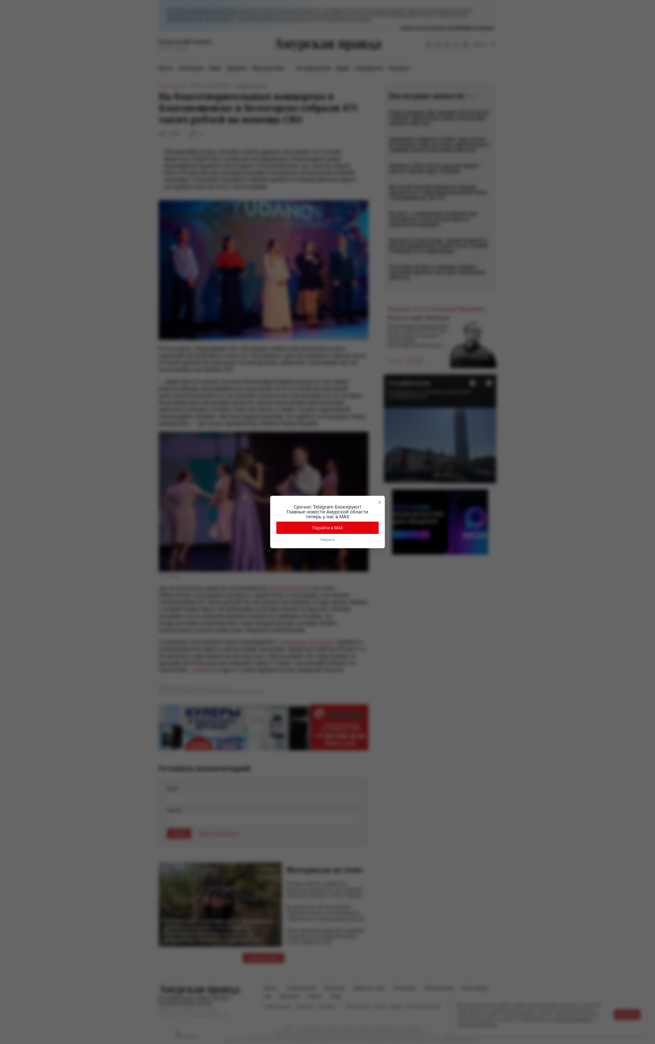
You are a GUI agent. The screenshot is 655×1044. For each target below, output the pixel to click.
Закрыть (327, 539)
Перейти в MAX (327, 528)
